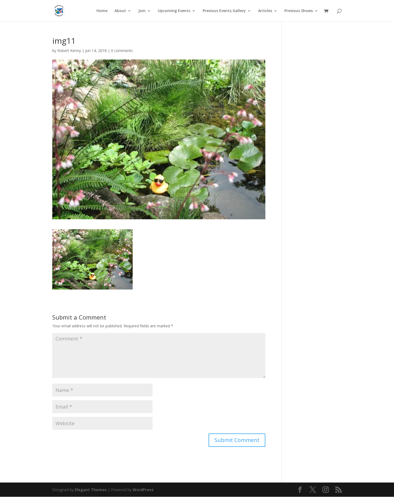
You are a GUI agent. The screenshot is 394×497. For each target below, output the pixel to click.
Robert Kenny (69, 50)
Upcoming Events (174, 11)
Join (142, 11)
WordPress (143, 489)
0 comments (122, 50)
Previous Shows (298, 11)
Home (101, 11)
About (120, 11)
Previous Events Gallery (224, 11)
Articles (265, 11)
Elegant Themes (91, 489)
